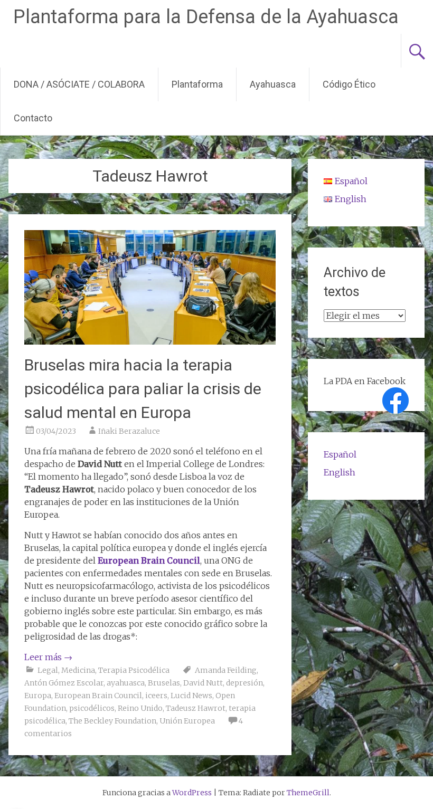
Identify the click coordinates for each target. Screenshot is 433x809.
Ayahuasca (273, 84)
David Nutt (203, 683)
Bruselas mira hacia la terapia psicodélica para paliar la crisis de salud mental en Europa (142, 389)
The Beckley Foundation (112, 721)
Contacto (33, 117)
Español (340, 454)
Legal (47, 670)
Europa (37, 695)
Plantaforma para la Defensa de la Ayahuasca (206, 17)
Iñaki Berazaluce (129, 431)
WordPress (192, 792)
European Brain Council (98, 695)
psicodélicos (92, 708)
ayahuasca (126, 683)
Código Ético (349, 84)
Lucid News (191, 695)
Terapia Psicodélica (134, 670)
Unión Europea (187, 721)
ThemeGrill (308, 792)
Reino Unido (140, 708)
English (339, 472)
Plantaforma (197, 84)
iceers (156, 695)
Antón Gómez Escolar (63, 683)
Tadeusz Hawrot (195, 708)
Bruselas (164, 683)
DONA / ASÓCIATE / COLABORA (79, 84)
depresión (244, 683)
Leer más (48, 657)
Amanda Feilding (226, 670)
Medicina (78, 670)
